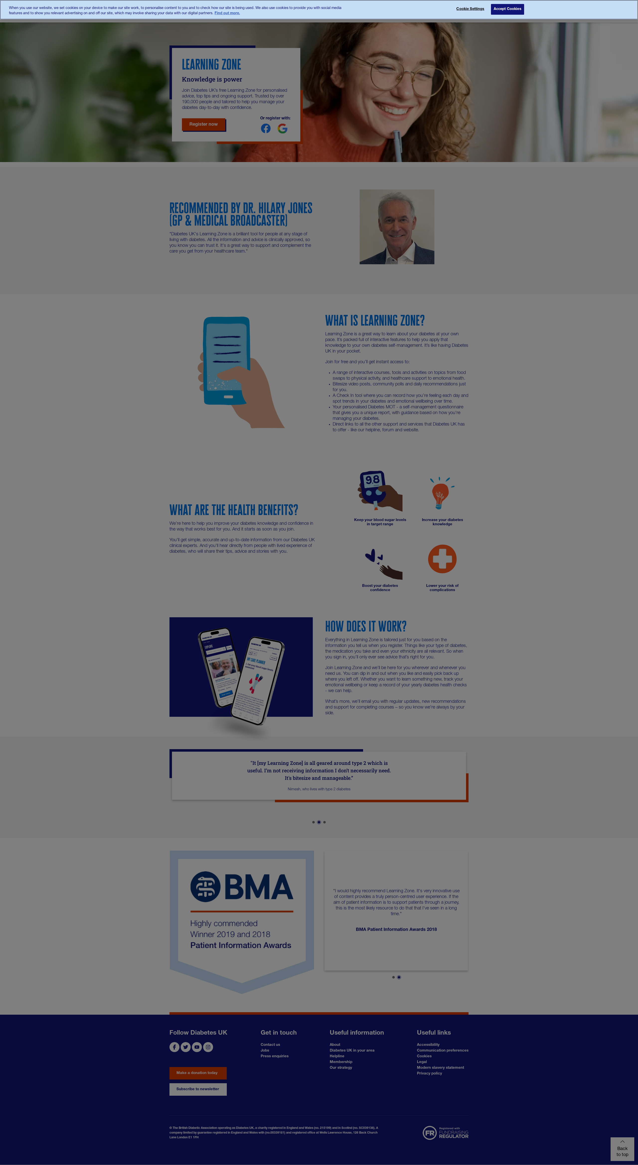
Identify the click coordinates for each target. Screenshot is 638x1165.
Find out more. (227, 13)
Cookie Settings (470, 9)
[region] (319, 9)
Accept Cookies (507, 9)
